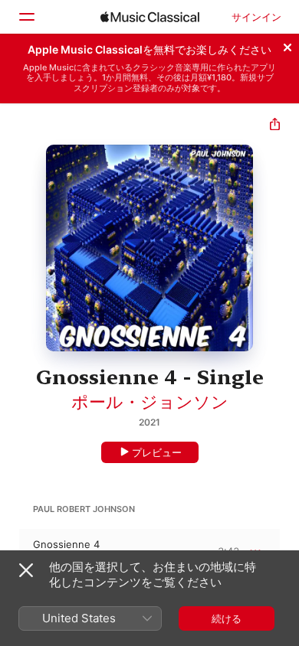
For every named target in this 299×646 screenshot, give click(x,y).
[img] (149, 16)
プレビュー (157, 452)
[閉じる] (287, 45)
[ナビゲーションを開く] (26, 17)
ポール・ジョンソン (149, 402)
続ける (227, 618)
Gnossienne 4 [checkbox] (66, 544)
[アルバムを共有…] (275, 126)
